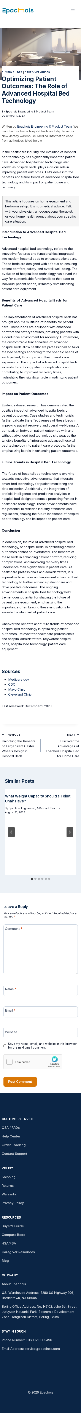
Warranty (9, 1194)
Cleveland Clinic (20, 694)
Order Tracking (14, 1145)
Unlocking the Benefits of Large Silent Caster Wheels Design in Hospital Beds (18, 745)
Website (11, 1032)
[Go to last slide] (11, 832)
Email (10, 1010)
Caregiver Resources (18, 1252)
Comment (13, 929)
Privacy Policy (13, 1203)
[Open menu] (74, 11)
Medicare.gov (18, 679)
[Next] (70, 832)
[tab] (32, 879)
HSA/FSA (9, 1243)
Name (10, 989)
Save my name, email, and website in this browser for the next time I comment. (42, 1045)
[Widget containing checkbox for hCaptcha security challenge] (32, 1061)
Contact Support (14, 1154)
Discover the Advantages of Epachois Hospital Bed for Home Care (62, 745)
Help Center (11, 1136)
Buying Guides (12, 72)
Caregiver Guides (37, 72)
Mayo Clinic (16, 689)
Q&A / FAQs (11, 1128)
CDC (11, 684)
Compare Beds (13, 1235)
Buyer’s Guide (13, 1226)
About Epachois (14, 1284)
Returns (8, 1186)
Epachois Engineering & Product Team (30, 111)
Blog (5, 1261)
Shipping (9, 1177)
